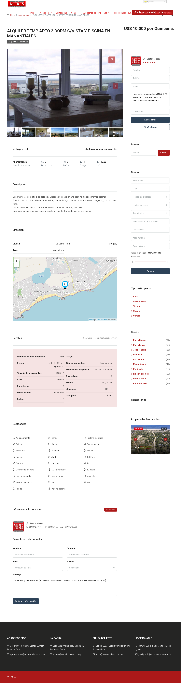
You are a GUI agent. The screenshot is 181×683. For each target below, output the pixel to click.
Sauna (90, 450)
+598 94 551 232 (55, 527)
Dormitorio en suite (25, 469)
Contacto (167, 13)
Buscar (163, 152)
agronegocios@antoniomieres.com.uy (27, 654)
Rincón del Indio (141, 374)
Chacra (137, 311)
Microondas (57, 476)
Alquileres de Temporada (95, 13)
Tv (88, 463)
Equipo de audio (23, 476)
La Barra (137, 354)
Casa (135, 296)
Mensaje (17, 574)
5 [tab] (160, 456)
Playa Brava (139, 345)
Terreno (137, 306)
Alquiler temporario (18, 42)
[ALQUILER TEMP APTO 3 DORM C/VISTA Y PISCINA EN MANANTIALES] (65, 285)
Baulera (19, 457)
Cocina (19, 463)
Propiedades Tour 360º (125, 13)
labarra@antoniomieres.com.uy (67, 654)
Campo (136, 316)
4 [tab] (156, 456)
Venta (73, 13)
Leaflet (91, 319)
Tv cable (91, 469)
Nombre (17, 548)
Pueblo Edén (139, 378)
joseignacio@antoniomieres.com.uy (154, 654)
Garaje (54, 438)
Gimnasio (55, 444)
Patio (53, 482)
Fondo (19, 489)
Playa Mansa (139, 340)
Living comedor (58, 469)
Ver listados (110, 510)
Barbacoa (20, 450)
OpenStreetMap (102, 319)
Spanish (150, 2)
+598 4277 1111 (36, 527)
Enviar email (150, 119)
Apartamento (139, 301)
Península (138, 369)
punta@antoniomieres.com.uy (109, 654)
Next (165, 439)
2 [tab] (147, 456)
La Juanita (138, 359)
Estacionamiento (24, 482)
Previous (135, 439)
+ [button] (17, 261)
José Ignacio (139, 350)
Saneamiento (93, 444)
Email (15, 561)
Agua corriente (23, 438)
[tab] (111, 59)
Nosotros (44, 13)
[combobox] (92, 568)
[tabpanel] (150, 439)
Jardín (54, 457)
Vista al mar (92, 476)
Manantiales (139, 364)
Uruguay (144, 13)
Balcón (19, 444)
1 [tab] (143, 456)
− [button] (17, 265)
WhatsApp (72, 527)
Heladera (55, 450)
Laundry (55, 463)
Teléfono (91, 457)
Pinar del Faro (140, 383)
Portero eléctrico (95, 438)
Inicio (33, 13)
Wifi (88, 482)
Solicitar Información (25, 601)
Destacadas (61, 13)
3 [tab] (151, 456)
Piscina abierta (58, 489)
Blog (157, 13)
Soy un (70, 561)
